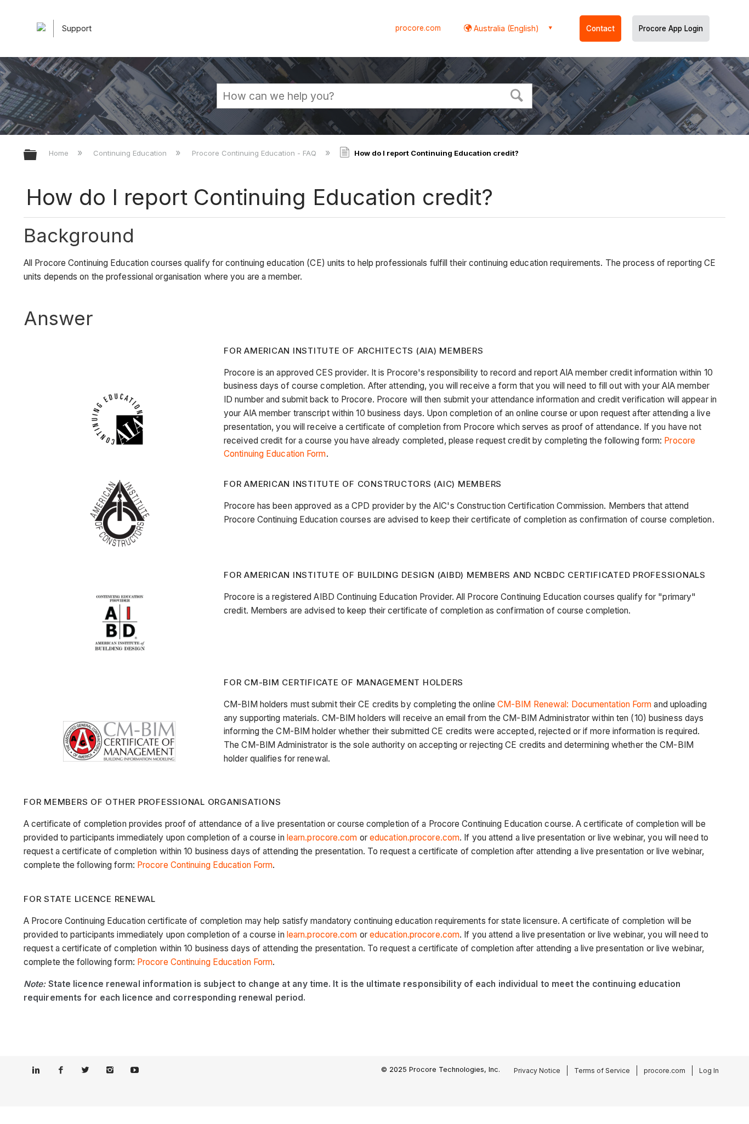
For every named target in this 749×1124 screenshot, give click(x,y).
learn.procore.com (322, 837)
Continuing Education (131, 153)
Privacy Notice (537, 1070)
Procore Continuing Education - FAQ (255, 153)
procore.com (418, 28)
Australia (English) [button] (505, 28)
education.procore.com (414, 837)
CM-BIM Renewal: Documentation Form (574, 704)
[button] (517, 94)
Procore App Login (671, 28)
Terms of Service (602, 1070)
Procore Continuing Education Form (205, 865)
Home (60, 153)
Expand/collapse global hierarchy (37, 155)
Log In (709, 1070)
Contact (600, 28)
